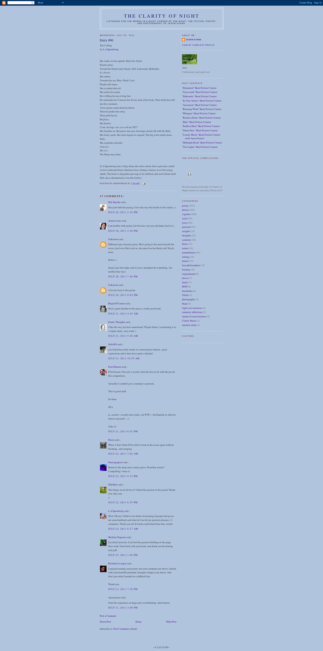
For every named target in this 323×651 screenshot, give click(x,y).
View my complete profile (198, 45)
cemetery (186, 239)
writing (185, 256)
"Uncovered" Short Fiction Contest (199, 92)
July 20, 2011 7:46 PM (123, 276)
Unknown (113, 239)
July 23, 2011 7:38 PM (123, 589)
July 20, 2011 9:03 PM (123, 295)
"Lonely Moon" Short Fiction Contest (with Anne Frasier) (201, 136)
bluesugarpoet (115, 462)
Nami (184, 303)
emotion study (189, 325)
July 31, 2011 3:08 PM (123, 607)
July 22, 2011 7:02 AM (123, 453)
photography (188, 299)
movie (185, 278)
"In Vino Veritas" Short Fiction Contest (201, 100)
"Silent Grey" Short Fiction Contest (200, 130)
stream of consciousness (194, 316)
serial (184, 218)
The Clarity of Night (161, 16)
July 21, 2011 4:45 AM (123, 313)
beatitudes (187, 291)
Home (138, 621)
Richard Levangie (117, 563)
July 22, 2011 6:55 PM (123, 502)
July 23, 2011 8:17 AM (123, 528)
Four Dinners (114, 366)
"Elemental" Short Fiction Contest (199, 88)
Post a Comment (108, 615)
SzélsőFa (112, 344)
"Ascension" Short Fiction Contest (199, 105)
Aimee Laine (114, 220)
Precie (111, 439)
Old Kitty (113, 484)
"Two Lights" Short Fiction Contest (200, 147)
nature (185, 248)
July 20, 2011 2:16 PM (123, 212)
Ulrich (185, 295)
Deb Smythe (114, 202)
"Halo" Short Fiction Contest (196, 122)
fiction (185, 209)
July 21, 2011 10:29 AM (124, 358)
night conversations (192, 308)
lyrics (185, 222)
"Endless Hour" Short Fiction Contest (201, 126)
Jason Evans (193, 40)
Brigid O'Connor (116, 303)
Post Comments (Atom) (125, 628)
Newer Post (105, 621)
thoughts (186, 235)
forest (184, 244)
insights (186, 231)
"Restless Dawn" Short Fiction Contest (201, 117)
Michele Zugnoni (117, 537)
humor (185, 261)
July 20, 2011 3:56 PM (123, 230)
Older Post (171, 621)
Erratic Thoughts (116, 322)
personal (186, 226)
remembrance (189, 252)
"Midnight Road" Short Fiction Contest (202, 142)
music (185, 282)
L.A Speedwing (111, 49)
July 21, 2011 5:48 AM (123, 335)
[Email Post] (143, 183)
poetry (185, 205)
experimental (188, 273)
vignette (186, 214)
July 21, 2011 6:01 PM (123, 431)
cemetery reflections (192, 312)
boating (186, 269)
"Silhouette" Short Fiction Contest (199, 96)
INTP (184, 286)
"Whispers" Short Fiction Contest (199, 113)
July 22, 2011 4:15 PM (123, 476)
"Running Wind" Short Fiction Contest (201, 109)
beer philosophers (191, 265)
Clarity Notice (189, 320)
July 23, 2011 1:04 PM (123, 555)
